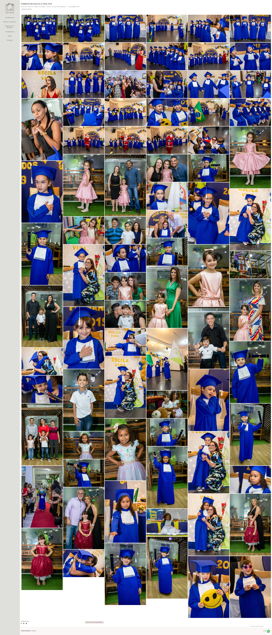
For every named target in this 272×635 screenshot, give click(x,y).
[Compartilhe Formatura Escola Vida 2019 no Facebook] (21, 623)
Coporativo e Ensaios (10, 26)
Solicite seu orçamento (94, 622)
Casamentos (10, 31)
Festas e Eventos (10, 21)
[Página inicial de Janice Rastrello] (10, 8)
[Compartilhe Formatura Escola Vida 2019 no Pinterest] (26, 623)
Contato (10, 40)
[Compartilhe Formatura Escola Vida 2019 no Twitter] (23, 623)
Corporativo (10, 17)
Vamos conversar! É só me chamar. (257, 626)
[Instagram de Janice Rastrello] (265, 630)
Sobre (10, 36)
